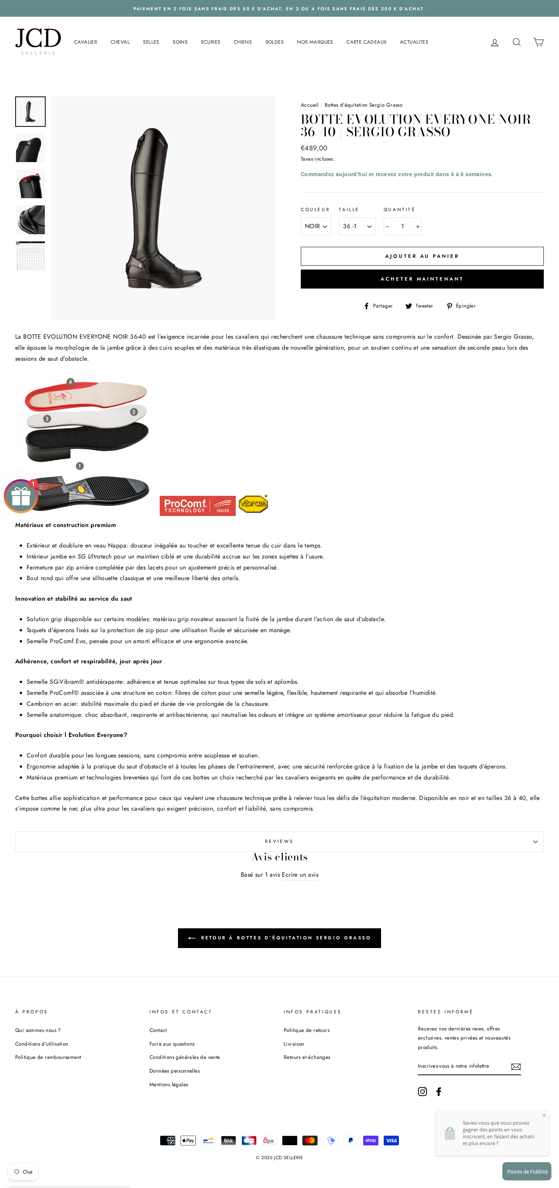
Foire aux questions (172, 1044)
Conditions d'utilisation (41, 1044)
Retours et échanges (307, 1057)
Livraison (294, 1044)
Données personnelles (174, 1070)
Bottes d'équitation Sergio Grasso (363, 105)
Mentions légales (168, 1084)
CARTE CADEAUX (366, 42)
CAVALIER (85, 42)
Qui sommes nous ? (38, 1030)
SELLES (151, 42)
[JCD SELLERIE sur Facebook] (438, 1091)
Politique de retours (306, 1030)
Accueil (310, 105)
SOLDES (274, 42)
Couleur (315, 209)
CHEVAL (120, 42)
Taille (349, 209)
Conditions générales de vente (184, 1057)
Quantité (400, 209)
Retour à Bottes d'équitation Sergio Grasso (285, 937)
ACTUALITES (414, 42)
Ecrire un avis (300, 874)
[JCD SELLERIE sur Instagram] (422, 1091)
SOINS (180, 42)
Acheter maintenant (422, 278)
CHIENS (243, 42)
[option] (279, 8)
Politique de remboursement (48, 1057)
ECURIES (211, 42)
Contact (158, 1030)
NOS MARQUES (315, 42)
